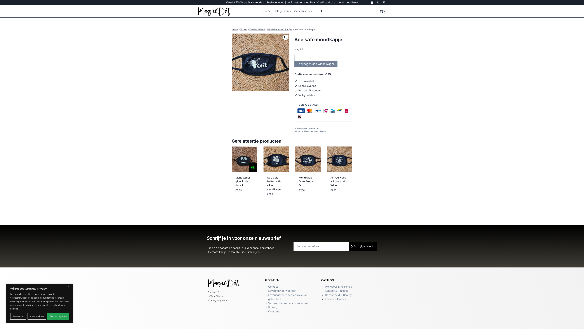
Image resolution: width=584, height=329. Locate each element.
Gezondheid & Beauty (338, 295)
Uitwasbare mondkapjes (279, 29)
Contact (273, 286)
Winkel (243, 29)
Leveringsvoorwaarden (282, 290)
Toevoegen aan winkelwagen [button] (243, 194)
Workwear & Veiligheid (338, 286)
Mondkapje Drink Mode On (306, 181)
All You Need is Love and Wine (338, 181)
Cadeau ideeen (257, 29)
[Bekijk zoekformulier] (319, 11)
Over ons (273, 311)
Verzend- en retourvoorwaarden (288, 303)
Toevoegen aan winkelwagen (316, 63)
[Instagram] (383, 2)
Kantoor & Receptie (336, 290)
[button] (285, 37)
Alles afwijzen (37, 316)
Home (267, 11)
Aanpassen (18, 316)
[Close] (70, 286)
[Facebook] (372, 2)
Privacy (272, 307)
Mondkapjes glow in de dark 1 (242, 181)
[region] (39, 303)
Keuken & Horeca (335, 299)
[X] (378, 2)
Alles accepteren (58, 316)
